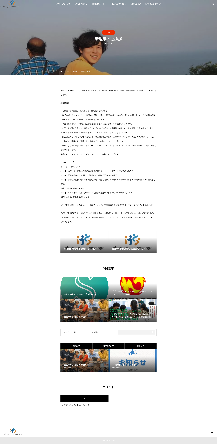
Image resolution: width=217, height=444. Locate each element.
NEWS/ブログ (136, 4)
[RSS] (212, 432)
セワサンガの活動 (80, 4)
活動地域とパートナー (99, 4)
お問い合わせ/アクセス (153, 4)
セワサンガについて (63, 4)
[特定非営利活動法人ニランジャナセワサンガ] (11, 4)
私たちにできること (119, 4)
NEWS (108, 32)
